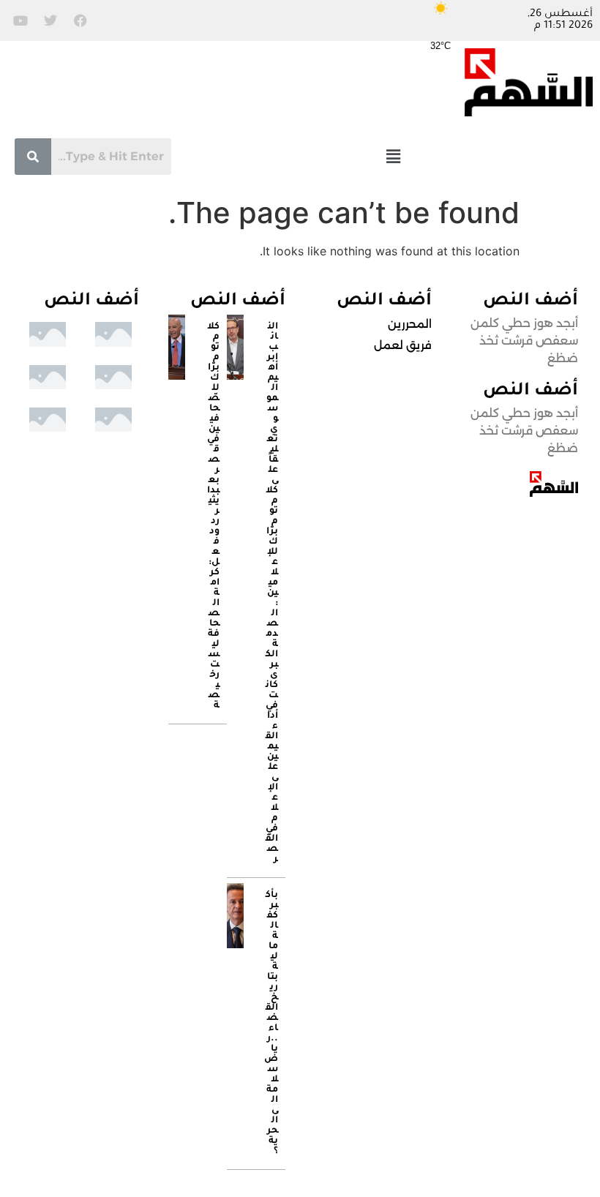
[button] (392, 156)
